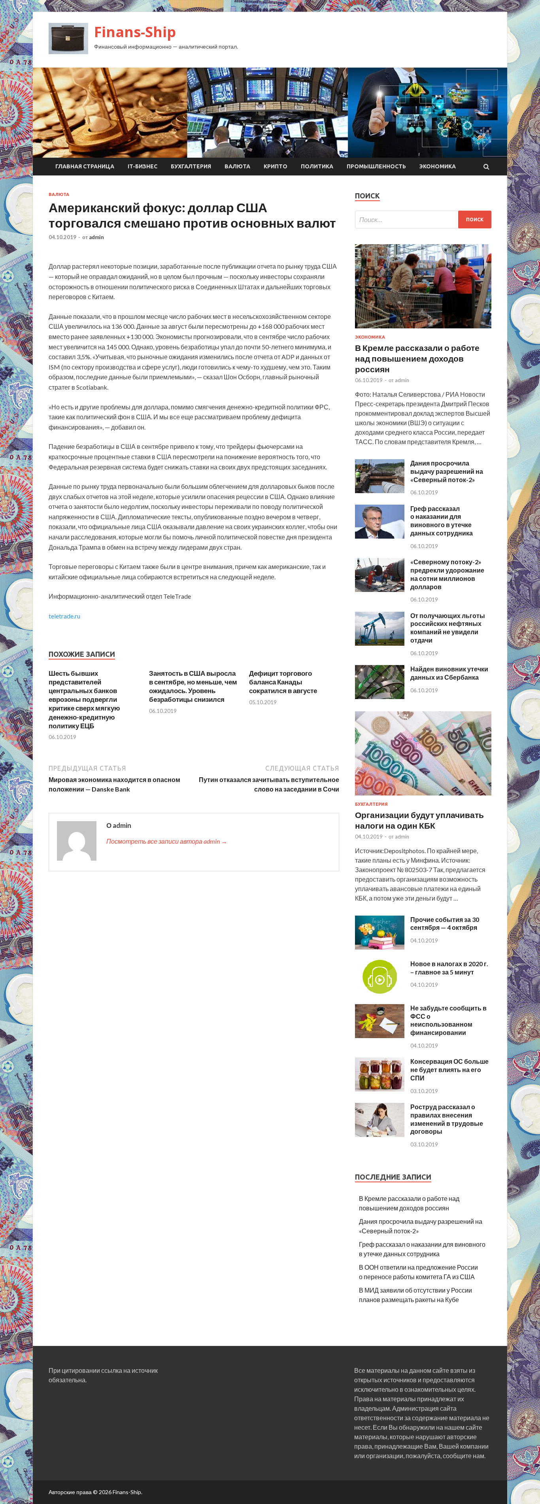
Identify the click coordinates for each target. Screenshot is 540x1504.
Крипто (275, 166)
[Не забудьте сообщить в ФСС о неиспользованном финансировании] (379, 1035)
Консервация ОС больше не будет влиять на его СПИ (449, 1069)
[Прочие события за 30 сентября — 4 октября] (379, 947)
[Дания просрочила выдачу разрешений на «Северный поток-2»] (379, 490)
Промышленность (376, 166)
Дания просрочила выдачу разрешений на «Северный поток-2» (446, 471)
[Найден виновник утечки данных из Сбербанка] (379, 696)
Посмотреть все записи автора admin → (166, 841)
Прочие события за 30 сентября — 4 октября (444, 923)
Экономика (437, 166)
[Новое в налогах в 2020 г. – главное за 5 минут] (379, 991)
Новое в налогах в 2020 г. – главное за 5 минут (449, 968)
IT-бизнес (142, 166)
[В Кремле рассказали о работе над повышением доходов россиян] (423, 330)
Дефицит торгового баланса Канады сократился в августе (283, 682)
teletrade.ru (64, 616)
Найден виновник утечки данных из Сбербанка (449, 673)
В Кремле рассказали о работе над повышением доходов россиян (417, 358)
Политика (317, 166)
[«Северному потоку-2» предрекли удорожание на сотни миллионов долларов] (379, 589)
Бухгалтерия (191, 166)
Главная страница (84, 166)
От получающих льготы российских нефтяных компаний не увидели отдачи (447, 628)
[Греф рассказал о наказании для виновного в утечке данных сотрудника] (379, 536)
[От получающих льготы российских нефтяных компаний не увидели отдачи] (379, 643)
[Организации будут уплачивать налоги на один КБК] (423, 797)
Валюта (237, 166)
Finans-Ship (135, 31)
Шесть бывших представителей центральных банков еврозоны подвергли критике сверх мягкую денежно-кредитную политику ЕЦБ (84, 699)
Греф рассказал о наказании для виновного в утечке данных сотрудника (441, 521)
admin (96, 237)
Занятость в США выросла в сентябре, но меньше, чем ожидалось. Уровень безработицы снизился (193, 686)
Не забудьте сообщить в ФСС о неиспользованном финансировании (448, 1020)
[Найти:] (423, 219)
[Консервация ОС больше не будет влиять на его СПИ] (379, 1089)
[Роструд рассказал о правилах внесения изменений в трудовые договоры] (379, 1134)
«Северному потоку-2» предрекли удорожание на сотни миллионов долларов (447, 574)
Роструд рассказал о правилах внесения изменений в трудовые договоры (446, 1119)
